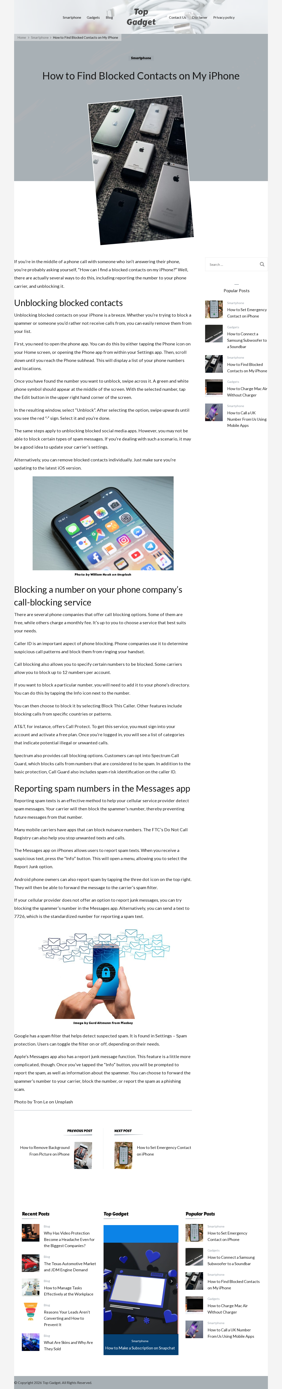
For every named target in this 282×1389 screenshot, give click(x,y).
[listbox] (141, 1290)
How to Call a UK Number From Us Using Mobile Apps (247, 419)
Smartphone (72, 17)
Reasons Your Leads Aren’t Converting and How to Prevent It (67, 1318)
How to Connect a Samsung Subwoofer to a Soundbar (247, 340)
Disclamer (200, 17)
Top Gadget (141, 17)
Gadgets (93, 17)
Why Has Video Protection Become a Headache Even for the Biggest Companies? (69, 1239)
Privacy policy (224, 17)
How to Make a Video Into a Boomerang (140, 1347)
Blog (109, 17)
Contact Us (177, 17)
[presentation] (110, 1281)
